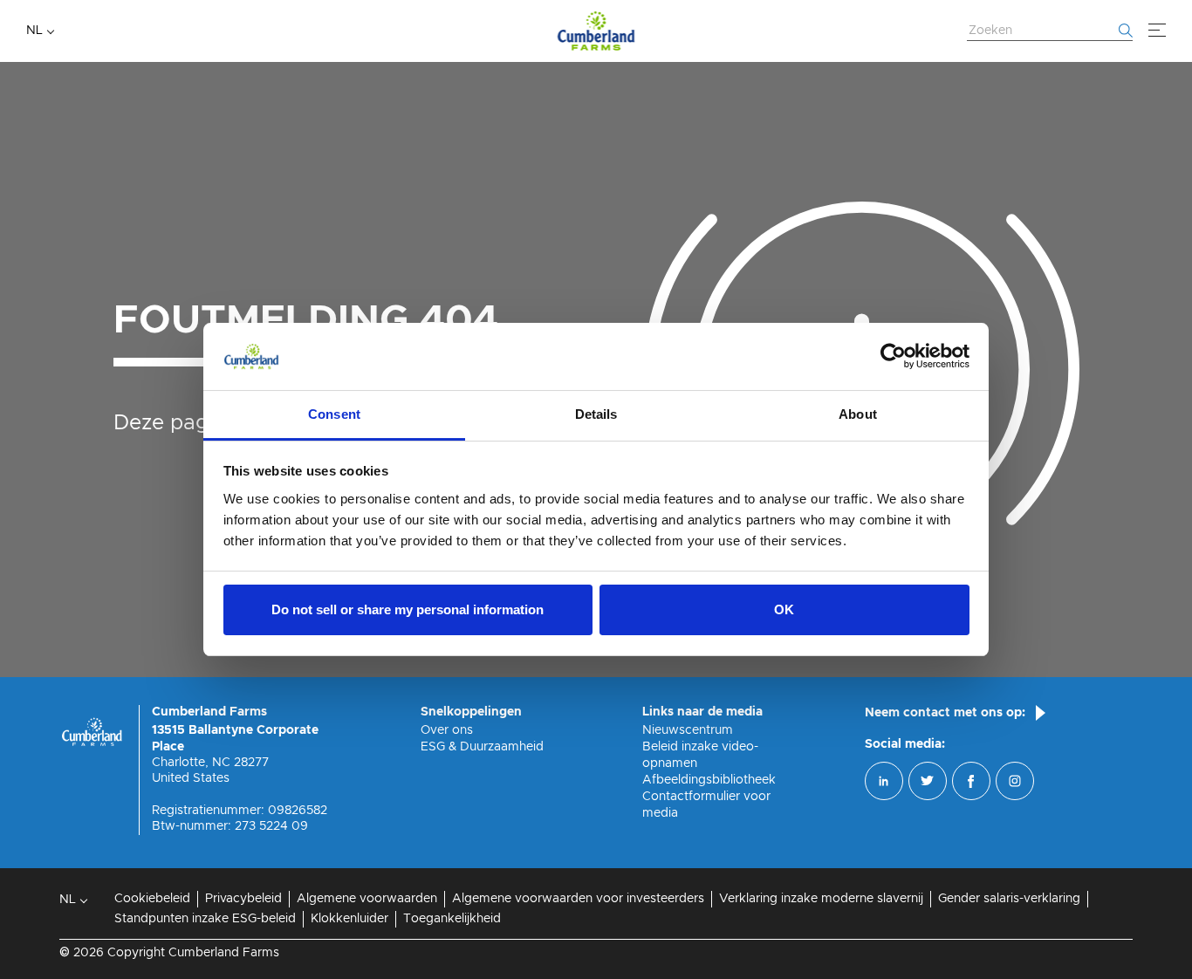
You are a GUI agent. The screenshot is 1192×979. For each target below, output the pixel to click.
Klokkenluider (349, 919)
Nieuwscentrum (687, 730)
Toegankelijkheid (452, 919)
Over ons (447, 730)
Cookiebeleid (152, 899)
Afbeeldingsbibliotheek (709, 780)
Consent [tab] (334, 414)
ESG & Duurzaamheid (482, 747)
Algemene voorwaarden (367, 899)
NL (34, 30)
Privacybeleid (243, 899)
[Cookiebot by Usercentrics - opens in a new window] (893, 357)
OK (784, 609)
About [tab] (858, 414)
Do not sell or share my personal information (407, 609)
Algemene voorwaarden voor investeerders (578, 899)
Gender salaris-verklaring (1009, 899)
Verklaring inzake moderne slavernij (821, 899)
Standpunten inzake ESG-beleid (205, 919)
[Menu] (1157, 31)
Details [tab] (596, 414)
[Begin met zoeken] (1126, 31)
